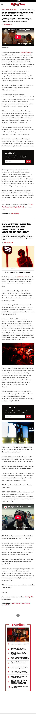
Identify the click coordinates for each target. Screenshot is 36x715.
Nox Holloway (26, 52)
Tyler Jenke (7, 24)
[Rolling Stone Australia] (18, 5)
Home (3, 9)
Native (8, 604)
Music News (13, 9)
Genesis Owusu (15, 603)
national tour (22, 277)
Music (7, 9)
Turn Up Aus (29, 597)
